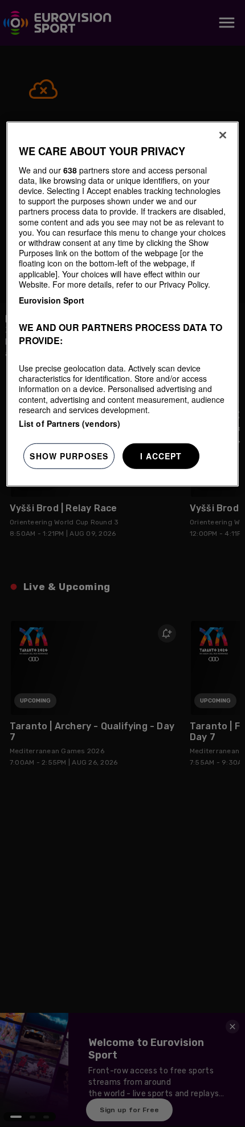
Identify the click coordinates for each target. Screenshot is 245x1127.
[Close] (222, 135)
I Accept (161, 456)
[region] (122, 304)
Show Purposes (69, 456)
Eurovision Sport (51, 300)
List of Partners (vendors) (70, 423)
